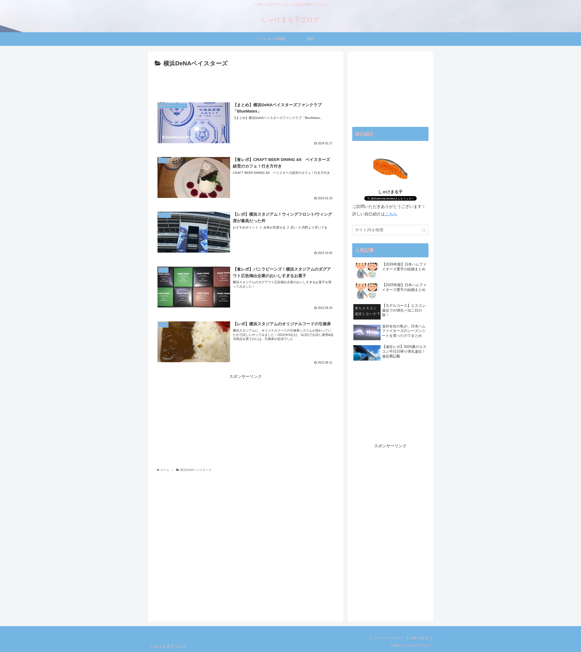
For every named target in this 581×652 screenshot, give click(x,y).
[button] (424, 230)
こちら (391, 214)
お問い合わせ (419, 638)
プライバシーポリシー (389, 638)
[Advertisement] (245, 81)
